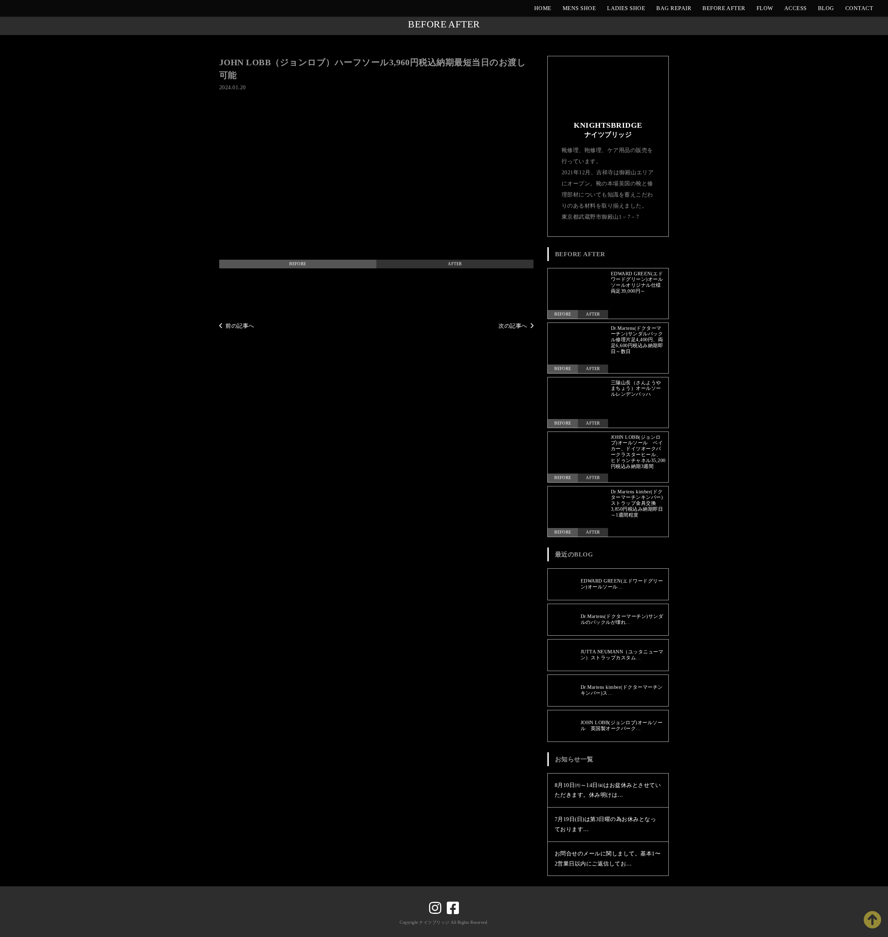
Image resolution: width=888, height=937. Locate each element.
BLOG (826, 8)
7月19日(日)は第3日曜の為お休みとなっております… (605, 824)
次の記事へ (512, 326)
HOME (543, 8)
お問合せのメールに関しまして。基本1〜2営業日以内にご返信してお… (607, 859)
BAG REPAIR (673, 8)
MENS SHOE (579, 8)
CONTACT (859, 8)
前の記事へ (239, 326)
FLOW (765, 8)
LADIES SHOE (626, 8)
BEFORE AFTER (723, 8)
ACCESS (795, 8)
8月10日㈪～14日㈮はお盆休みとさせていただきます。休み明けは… (608, 790)
